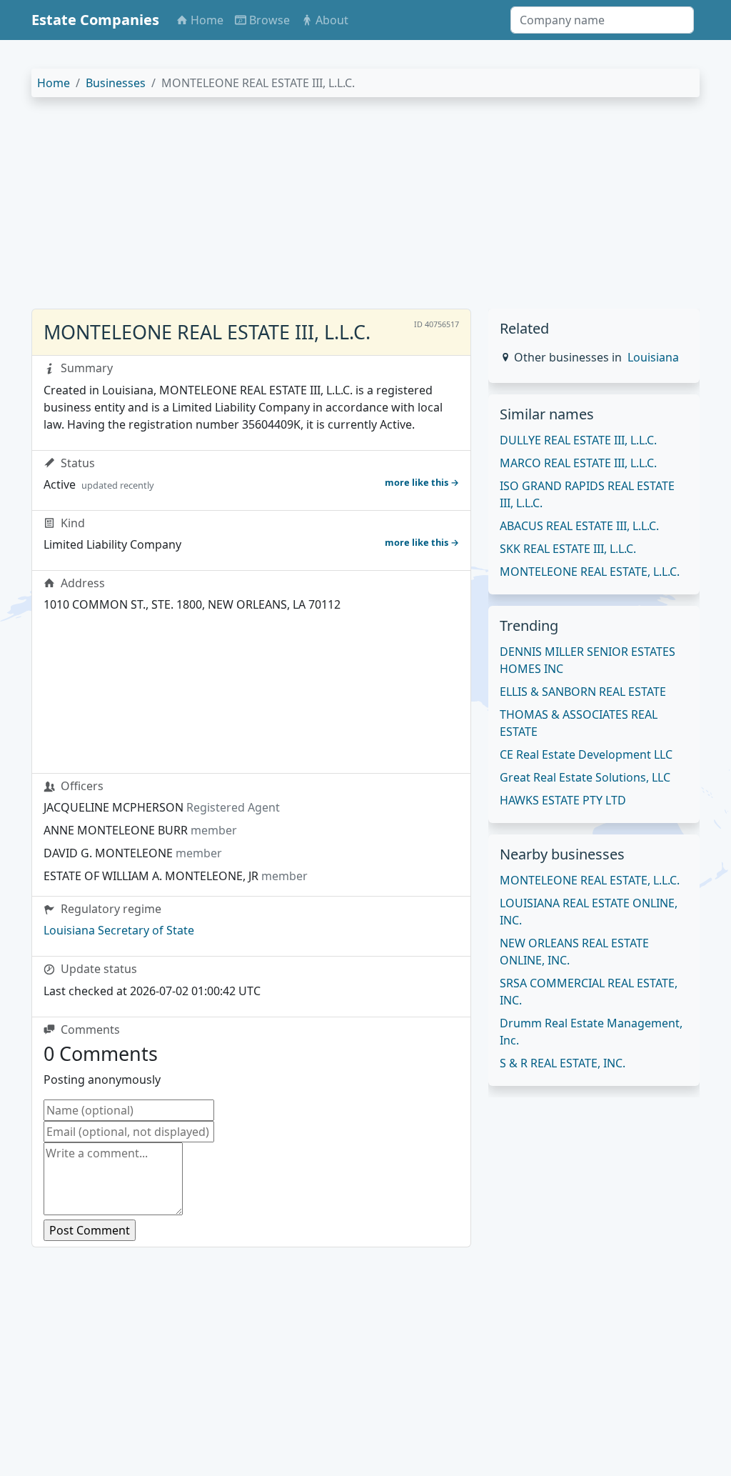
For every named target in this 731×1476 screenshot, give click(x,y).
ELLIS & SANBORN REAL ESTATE (583, 691)
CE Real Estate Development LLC (586, 754)
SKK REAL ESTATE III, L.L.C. (568, 549)
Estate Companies (95, 19)
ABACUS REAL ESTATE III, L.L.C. (579, 526)
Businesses (116, 83)
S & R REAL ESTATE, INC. (562, 1063)
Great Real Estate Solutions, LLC (585, 777)
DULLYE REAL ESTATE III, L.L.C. (578, 440)
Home (53, 83)
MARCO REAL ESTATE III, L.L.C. (578, 463)
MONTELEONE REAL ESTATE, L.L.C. (590, 571)
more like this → (422, 482)
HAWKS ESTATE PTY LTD (563, 800)
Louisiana (653, 357)
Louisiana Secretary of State (119, 930)
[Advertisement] (365, 209)
